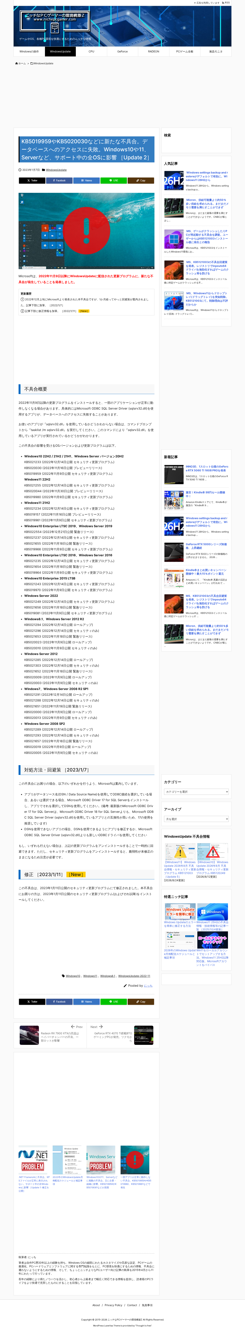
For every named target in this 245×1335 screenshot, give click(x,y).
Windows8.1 (107, 975)
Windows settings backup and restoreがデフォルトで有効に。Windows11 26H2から (207, 176)
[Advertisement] (122, 97)
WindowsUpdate (43, 63)
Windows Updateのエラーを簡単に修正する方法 (180, 923)
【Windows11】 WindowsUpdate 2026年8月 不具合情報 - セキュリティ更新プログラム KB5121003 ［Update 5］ (180, 869)
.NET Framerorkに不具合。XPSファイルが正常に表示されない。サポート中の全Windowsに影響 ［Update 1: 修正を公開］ (34, 1184)
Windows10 (73, 975)
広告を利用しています (208, 2)
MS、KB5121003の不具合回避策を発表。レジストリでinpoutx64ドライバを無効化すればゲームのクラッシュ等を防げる (207, 267)
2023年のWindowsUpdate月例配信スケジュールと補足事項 (68, 1180)
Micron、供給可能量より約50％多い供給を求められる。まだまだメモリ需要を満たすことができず (207, 203)
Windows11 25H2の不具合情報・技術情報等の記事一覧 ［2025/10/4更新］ (212, 925)
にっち (148, 985)
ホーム (22, 63)
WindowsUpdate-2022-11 (134, 975)
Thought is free (143, 1325)
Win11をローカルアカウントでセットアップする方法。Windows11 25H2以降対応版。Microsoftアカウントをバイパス (212, 957)
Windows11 (90, 975)
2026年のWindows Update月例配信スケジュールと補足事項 (180, 954)
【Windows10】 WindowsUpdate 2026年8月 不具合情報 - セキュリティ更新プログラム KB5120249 (212, 867)
